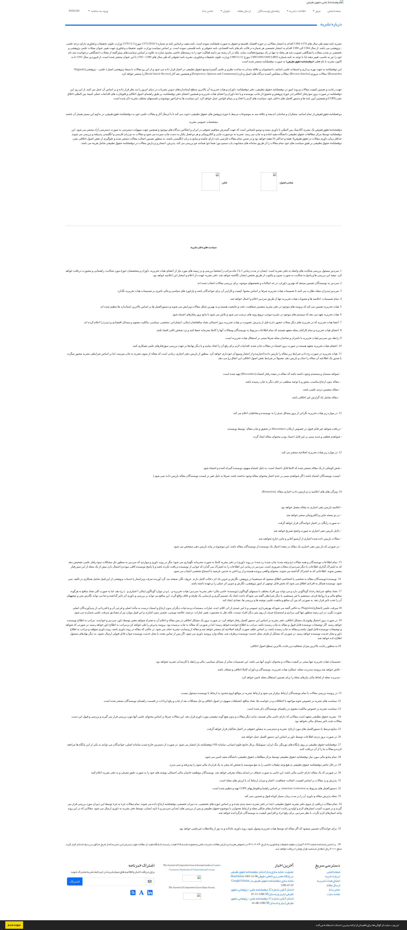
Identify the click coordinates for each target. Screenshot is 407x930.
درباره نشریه (332, 876)
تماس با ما (207, 11)
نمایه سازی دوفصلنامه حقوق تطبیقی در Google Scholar (262, 881)
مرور (318, 11)
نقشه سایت (333, 894)
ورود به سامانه (99, 11)
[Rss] (133, 894)
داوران (226, 11)
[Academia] (141, 894)
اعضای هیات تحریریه (328, 881)
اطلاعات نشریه (297, 11)
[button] (313, 925)
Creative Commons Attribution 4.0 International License (195, 867)
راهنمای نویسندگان (269, 11)
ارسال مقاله (244, 11)
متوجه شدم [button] (14, 924)
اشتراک (75, 881)
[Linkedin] (150, 894)
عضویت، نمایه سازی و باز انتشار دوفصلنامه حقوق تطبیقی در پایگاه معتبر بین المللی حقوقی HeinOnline (262, 874)
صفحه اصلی (334, 11)
